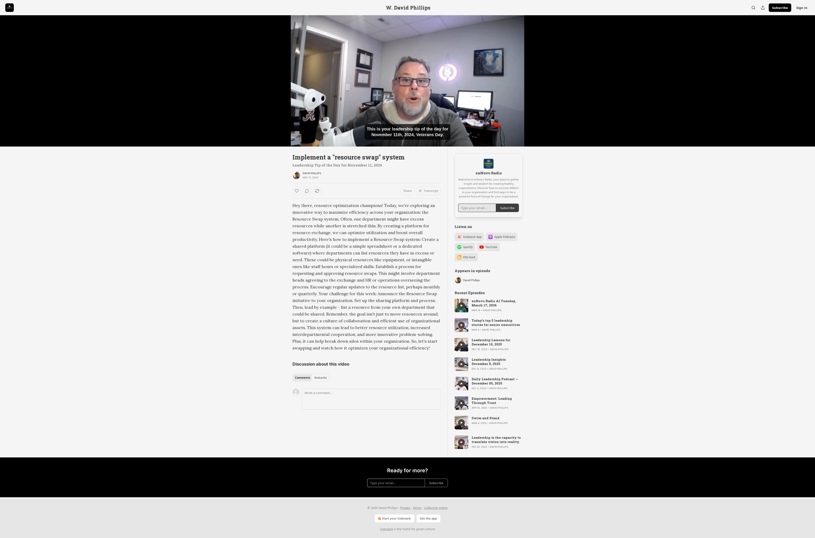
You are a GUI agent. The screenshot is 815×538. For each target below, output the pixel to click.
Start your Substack (396, 518)
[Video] (282, 76)
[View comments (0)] (533, 80)
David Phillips (312, 173)
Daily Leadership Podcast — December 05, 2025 (495, 381)
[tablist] (310, 377)
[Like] (296, 191)
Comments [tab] (302, 378)
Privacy (405, 508)
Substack (386, 529)
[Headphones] (282, 85)
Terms (417, 508)
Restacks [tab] (320, 378)
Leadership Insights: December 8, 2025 (489, 361)
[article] (488, 305)
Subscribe (780, 8)
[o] (461, 305)
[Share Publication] (763, 7)
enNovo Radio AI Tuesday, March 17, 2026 (494, 303)
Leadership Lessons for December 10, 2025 (491, 342)
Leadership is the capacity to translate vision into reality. (496, 439)
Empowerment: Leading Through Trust (492, 400)
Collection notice (436, 508)
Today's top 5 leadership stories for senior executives (496, 322)
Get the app (428, 518)
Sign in (801, 8)
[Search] (753, 7)
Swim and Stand (485, 418)
